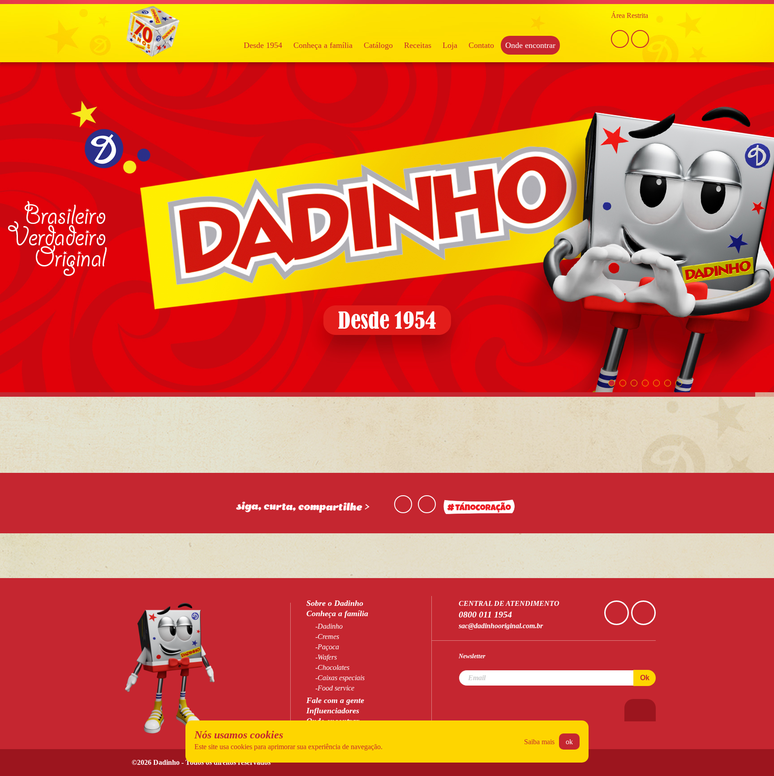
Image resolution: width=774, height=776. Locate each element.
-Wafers (326, 657)
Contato (481, 45)
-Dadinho (329, 626)
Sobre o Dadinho (334, 603)
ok (569, 742)
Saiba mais (539, 742)
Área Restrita (629, 15)
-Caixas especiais (340, 678)
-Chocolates (332, 667)
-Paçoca (327, 647)
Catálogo (378, 45)
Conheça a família (323, 45)
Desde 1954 (263, 45)
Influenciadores (332, 710)
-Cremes (327, 636)
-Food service (334, 688)
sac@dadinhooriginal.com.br (501, 626)
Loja (450, 45)
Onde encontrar (530, 45)
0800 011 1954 (485, 614)
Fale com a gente (335, 700)
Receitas (417, 45)
